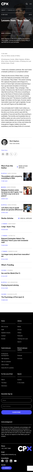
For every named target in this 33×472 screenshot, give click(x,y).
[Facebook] (2, 461)
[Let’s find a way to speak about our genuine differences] (27, 208)
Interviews (4, 385)
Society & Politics (15, 55)
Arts (21, 10)
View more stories (14, 143)
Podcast (19, 355)
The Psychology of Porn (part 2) (12, 297)
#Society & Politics (14, 61)
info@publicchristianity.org (8, 454)
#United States (5, 63)
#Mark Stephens (19, 59)
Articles (19, 329)
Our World (7, 55)
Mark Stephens (6, 33)
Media (19, 326)
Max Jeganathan (12, 282)
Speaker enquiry (5, 332)
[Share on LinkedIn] (7, 154)
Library (3, 10)
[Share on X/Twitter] (11, 154)
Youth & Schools (6, 348)
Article (4, 173)
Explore (19, 379)
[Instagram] (7, 461)
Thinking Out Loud (12, 10)
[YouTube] (15, 461)
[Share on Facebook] (3, 154)
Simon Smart (12, 223)
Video (4, 270)
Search (19, 341)
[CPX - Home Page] (4, 4)
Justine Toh (11, 235)
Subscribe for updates (7, 367)
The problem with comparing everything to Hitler (11, 177)
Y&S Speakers (5, 358)
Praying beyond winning (10, 285)
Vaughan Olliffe (12, 294)
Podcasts (20, 335)
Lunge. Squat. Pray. (8, 227)
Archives (19, 358)
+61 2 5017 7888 (6, 448)
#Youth (12, 63)
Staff (2, 329)
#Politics (27, 59)
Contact (3, 335)
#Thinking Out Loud (25, 61)
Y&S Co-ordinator (6, 361)
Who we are (4, 326)
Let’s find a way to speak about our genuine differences (12, 209)
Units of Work (5, 364)
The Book (4, 382)
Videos (19, 332)
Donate (3, 338)
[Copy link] (15, 154)
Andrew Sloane (12, 251)
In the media (20, 382)
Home (3, 321)
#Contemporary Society (7, 59)
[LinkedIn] (11, 461)
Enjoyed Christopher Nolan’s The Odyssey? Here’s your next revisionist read (14, 240)
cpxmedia (10, 270)
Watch (3, 379)
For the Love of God (7, 374)
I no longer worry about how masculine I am (15, 255)
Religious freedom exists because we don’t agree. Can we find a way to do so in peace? (11, 193)
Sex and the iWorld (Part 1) (10, 273)
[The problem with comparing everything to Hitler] (27, 177)
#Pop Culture (5, 61)
